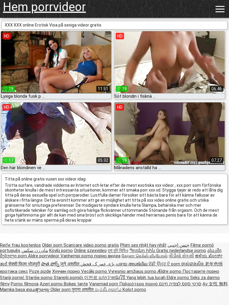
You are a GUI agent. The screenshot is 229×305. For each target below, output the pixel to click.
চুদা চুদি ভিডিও (118, 250)
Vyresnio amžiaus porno (132, 271)
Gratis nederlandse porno (181, 250)
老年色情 (214, 264)
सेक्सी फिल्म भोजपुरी (24, 264)
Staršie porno (40, 277)
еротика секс (14, 271)
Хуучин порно (66, 271)
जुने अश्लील (70, 264)
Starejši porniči (69, 277)
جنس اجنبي (178, 245)
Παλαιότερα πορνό (139, 284)
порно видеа (107, 256)
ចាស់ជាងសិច (193, 264)
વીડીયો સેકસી (181, 256)
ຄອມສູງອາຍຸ (38, 289)
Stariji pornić (13, 277)
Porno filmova (24, 284)
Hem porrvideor (44, 7)
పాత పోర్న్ (50, 264)
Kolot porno (134, 289)
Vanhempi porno (77, 256)
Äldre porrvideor (44, 256)
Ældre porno (169, 271)
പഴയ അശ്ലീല (132, 264)
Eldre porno (178, 277)
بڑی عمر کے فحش (98, 264)
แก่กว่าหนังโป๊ (112, 277)
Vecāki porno (94, 271)
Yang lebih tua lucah (146, 277)
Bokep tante (76, 284)
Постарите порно (200, 271)
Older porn (53, 245)
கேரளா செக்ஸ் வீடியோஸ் (145, 256)
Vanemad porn (104, 284)
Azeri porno (52, 284)
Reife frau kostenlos (20, 245)
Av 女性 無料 (215, 284)
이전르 (91, 277)
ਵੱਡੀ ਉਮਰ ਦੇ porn (164, 264)
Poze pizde (40, 271)
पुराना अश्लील (83, 289)
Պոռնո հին (142, 250)
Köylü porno (61, 250)
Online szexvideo (90, 250)
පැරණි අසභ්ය (109, 289)
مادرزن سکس (34, 250)
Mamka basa (13, 289)
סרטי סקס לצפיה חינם (180, 284)
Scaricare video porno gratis (91, 245)
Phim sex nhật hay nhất (143, 245)
